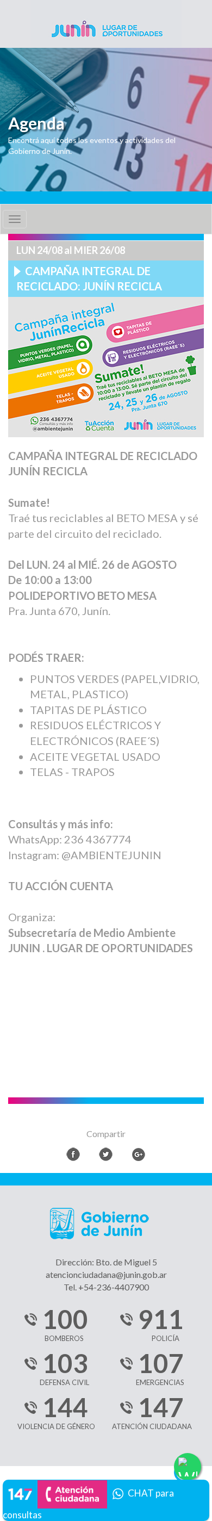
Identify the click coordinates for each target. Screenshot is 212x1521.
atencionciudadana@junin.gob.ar (106, 1274)
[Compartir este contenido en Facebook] (73, 1154)
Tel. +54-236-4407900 (106, 1287)
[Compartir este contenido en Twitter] (106, 1154)
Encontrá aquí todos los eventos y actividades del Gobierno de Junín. (92, 145)
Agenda (36, 123)
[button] (106, 1498)
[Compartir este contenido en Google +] (138, 1154)
